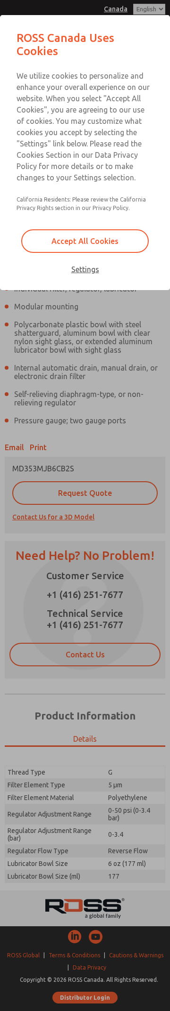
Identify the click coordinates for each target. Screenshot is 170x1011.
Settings (85, 269)
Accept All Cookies (85, 241)
